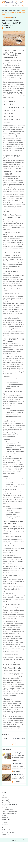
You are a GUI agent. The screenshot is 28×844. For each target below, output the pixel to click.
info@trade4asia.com (9, 834)
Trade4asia (4, 10)
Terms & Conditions (7, 802)
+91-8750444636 (8, 832)
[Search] (22, 5)
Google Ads (5, 817)
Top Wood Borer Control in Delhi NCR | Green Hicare (18, 774)
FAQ (3, 795)
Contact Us (5, 824)
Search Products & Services (9, 807)
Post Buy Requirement (7, 809)
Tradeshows (5, 827)
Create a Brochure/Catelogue (9, 811)
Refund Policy (5, 799)
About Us (4, 822)
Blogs (3, 826)
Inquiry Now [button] (14, 744)
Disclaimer (4, 797)
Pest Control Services (14, 10)
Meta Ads (4, 815)
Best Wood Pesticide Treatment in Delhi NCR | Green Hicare (18, 763)
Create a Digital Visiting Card (9, 813)
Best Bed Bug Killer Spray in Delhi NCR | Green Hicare (18, 753)
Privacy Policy (5, 800)
